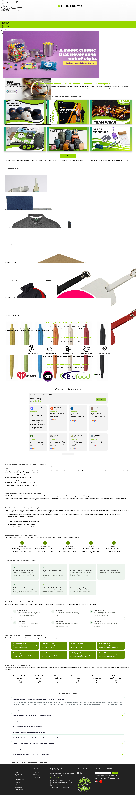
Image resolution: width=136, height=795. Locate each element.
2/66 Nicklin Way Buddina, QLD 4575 (61, 780)
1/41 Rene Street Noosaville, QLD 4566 (62, 782)
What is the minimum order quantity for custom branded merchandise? (68, 715)
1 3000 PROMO (71, 6)
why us (3, 2)
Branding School (19, 779)
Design (17, 784)
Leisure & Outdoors (5, 26)
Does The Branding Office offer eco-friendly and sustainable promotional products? (68, 738)
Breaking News (19, 789)
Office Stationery (5, 28)
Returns (35, 774)
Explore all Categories (68, 156)
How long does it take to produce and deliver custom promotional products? (68, 721)
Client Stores (18, 774)
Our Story (17, 782)
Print (2, 30)
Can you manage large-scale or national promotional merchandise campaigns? (68, 743)
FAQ (16, 776)
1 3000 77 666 (55, 784)
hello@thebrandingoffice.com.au (60, 787)
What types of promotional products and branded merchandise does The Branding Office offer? (68, 699)
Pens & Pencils (4, 29)
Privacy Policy (36, 776)
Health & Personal (5, 22)
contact (3, 15)
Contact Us (36, 772)
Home (2, 0)
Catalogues (18, 777)
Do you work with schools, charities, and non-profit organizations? (68, 754)
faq (2, 13)
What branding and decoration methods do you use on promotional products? (68, 749)
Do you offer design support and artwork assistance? (68, 727)
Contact (17, 791)
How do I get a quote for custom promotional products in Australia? (68, 710)
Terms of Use (36, 777)
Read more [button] (73, 417)
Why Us (17, 781)
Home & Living (4, 23)
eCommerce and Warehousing (19, 786)
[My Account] (131, 1)
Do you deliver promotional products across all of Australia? (68, 732)
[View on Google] (51, 408)
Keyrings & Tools (5, 25)
